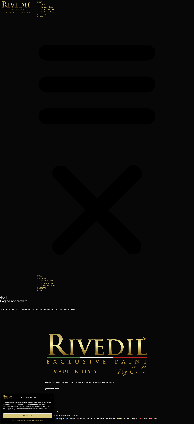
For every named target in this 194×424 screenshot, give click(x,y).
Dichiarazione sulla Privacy (31, 420)
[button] (51, 397)
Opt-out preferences (17, 420)
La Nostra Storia (47, 7)
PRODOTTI (41, 14)
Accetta (27, 416)
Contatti (40, 17)
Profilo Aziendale (47, 9)
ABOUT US (41, 4)
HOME (39, 2)
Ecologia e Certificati (48, 12)
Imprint (41, 420)
